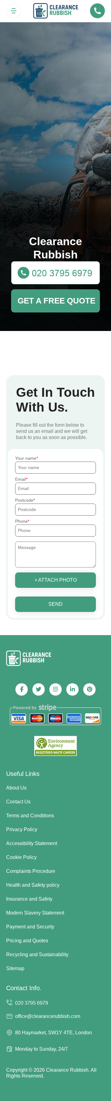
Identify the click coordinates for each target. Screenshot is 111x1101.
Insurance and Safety (29, 899)
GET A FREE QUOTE (56, 300)
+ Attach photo (56, 580)
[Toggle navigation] (13, 10)
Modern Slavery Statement (35, 912)
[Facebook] (21, 689)
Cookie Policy (21, 857)
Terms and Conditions (30, 815)
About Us (16, 787)
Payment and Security (30, 926)
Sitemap (15, 968)
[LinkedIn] (72, 689)
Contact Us (18, 801)
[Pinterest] (89, 689)
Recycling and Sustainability (37, 954)
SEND (55, 604)
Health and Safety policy (33, 885)
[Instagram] (55, 689)
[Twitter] (38, 689)
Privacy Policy (21, 829)
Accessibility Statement (31, 843)
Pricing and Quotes (27, 940)
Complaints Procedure (30, 871)
